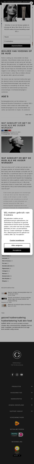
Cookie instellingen (17, 240)
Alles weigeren (17, 245)
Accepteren (17, 250)
